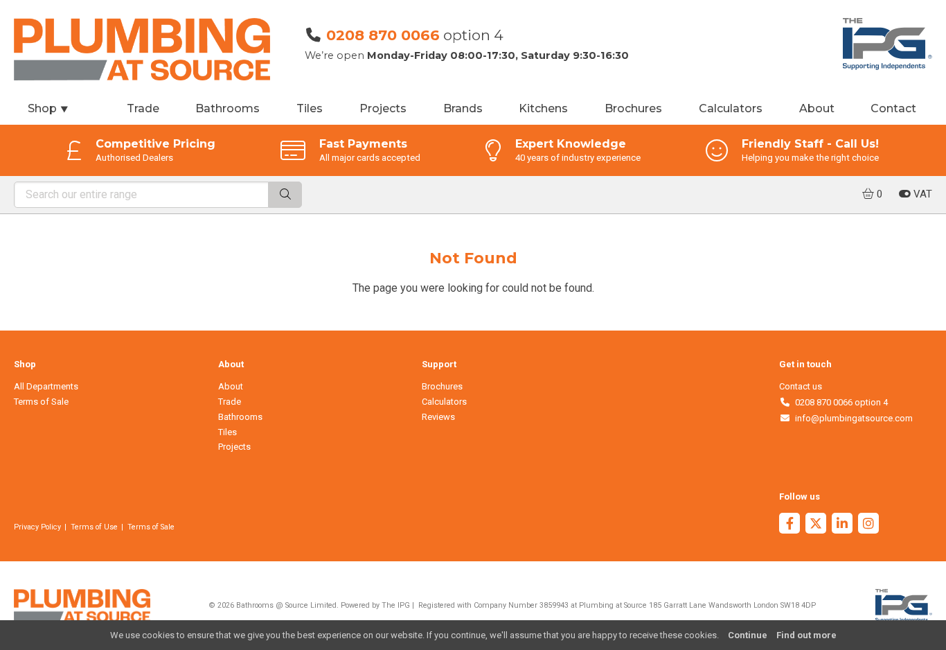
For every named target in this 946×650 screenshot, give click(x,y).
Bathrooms (227, 108)
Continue (747, 635)
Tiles (309, 108)
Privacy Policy (37, 527)
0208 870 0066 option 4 (839, 402)
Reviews (438, 417)
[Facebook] (789, 525)
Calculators (730, 108)
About (817, 108)
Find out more (806, 635)
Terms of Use (94, 527)
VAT (921, 194)
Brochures (633, 108)
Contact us (800, 386)
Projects (383, 108)
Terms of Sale (41, 401)
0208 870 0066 (383, 35)
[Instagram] (868, 525)
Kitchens (543, 108)
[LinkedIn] (842, 525)
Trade (143, 108)
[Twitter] (815, 525)
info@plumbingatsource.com (851, 418)
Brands (463, 108)
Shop (48, 108)
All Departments (46, 386)
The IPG (396, 605)
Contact (893, 108)
